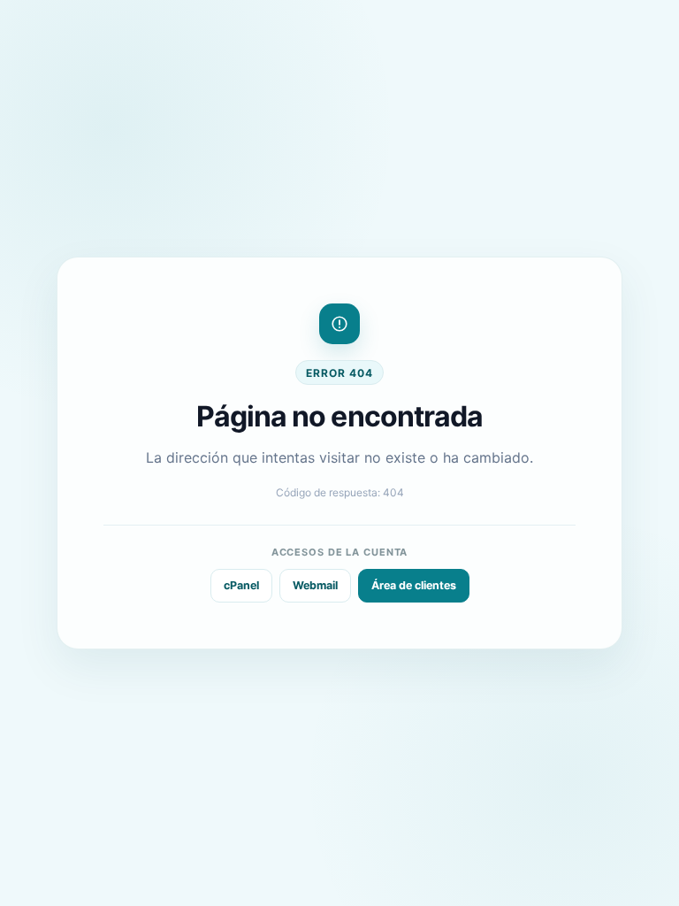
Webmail (315, 585)
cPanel (241, 585)
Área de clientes (413, 585)
